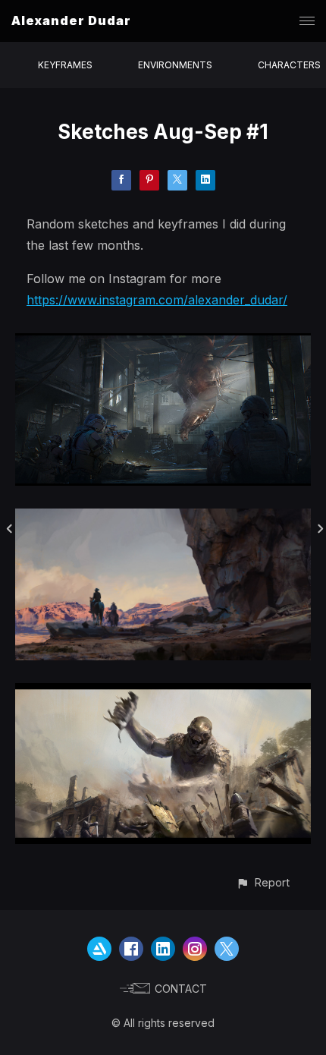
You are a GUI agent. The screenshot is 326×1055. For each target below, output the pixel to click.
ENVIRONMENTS (175, 65)
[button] (263, 882)
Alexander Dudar (71, 20)
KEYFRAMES (65, 65)
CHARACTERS (289, 65)
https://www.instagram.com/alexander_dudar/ (157, 299)
